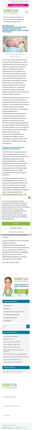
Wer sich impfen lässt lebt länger (12, 341)
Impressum (20, 232)
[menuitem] (26, 11)
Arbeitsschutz (13, 17)
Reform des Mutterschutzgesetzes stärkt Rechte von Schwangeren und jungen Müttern (15, 29)
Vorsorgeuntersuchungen (10, 317)
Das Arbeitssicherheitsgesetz (11, 336)
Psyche (20, 371)
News (16, 371)
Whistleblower (8, 320)
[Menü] (26, 11)
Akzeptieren (16, 223)
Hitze (12, 371)
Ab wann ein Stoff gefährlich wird (12, 359)
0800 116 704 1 (20, 1)
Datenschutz (12, 232)
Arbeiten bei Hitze (8, 339)
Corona (8, 371)
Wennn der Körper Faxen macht (12, 347)
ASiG (4, 371)
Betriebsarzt (7, 308)
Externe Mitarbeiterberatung (12, 314)
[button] (29, 198)
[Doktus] (14, 11)
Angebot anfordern (18, 5)
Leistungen (7, 415)
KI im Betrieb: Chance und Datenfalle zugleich (15, 354)
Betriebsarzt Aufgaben (10, 397)
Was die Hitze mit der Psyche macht (13, 362)
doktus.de (6, 17)
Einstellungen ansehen (16, 228)
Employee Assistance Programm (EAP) (14, 311)
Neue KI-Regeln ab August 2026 (12, 344)
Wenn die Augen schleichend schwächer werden (16, 357)
